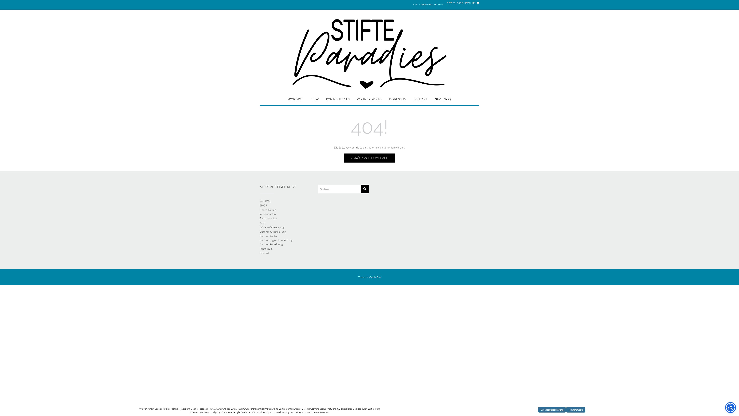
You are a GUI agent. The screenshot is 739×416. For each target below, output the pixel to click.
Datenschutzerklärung (273, 231)
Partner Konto (369, 99)
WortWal (295, 99)
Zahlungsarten (268, 218)
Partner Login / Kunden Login (277, 240)
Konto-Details (338, 99)
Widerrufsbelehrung (272, 227)
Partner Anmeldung (271, 244)
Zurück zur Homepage (369, 158)
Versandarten (268, 214)
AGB (262, 222)
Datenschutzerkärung (552, 409)
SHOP (315, 99)
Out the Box (375, 277)
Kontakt (420, 99)
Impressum (397, 99)
